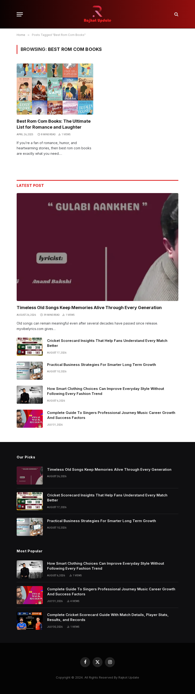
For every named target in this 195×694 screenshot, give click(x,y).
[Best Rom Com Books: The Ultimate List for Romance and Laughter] (55, 89)
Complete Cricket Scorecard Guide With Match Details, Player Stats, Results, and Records (108, 617)
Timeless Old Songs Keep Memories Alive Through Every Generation (89, 307)
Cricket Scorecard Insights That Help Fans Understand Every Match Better (107, 343)
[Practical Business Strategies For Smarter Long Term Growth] (30, 371)
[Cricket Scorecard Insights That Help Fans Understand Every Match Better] (30, 347)
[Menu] (20, 14)
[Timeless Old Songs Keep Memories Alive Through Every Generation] (97, 247)
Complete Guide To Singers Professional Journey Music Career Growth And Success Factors (111, 415)
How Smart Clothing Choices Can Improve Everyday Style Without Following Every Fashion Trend (105, 391)
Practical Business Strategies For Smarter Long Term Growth (101, 364)
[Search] (175, 14)
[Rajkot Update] (97, 14)
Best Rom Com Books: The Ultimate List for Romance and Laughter (54, 124)
